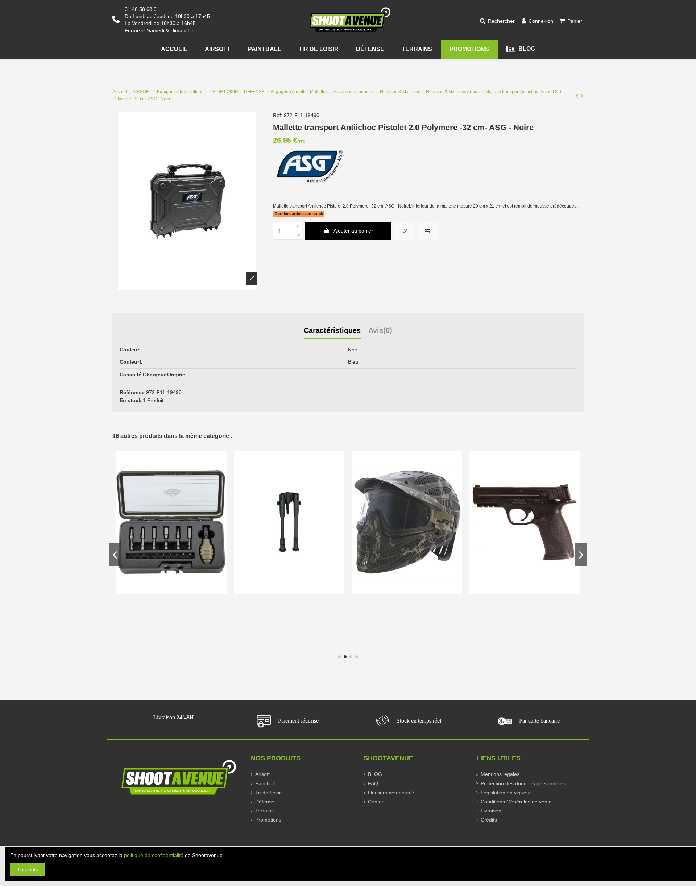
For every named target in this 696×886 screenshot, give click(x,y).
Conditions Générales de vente (516, 801)
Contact (377, 801)
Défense (264, 801)
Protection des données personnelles (523, 783)
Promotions (268, 820)
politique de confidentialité (153, 855)
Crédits (489, 820)
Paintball (265, 783)
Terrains (264, 811)
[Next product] (582, 95)
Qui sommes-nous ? (391, 792)
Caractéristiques (332, 330)
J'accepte (27, 869)
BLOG (375, 774)
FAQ (373, 783)
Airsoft (262, 774)
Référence (132, 392)
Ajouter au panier (353, 231)
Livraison (491, 811)
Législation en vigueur (506, 792)
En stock (130, 400)
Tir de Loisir (268, 792)
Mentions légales (500, 774)
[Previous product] (578, 95)
